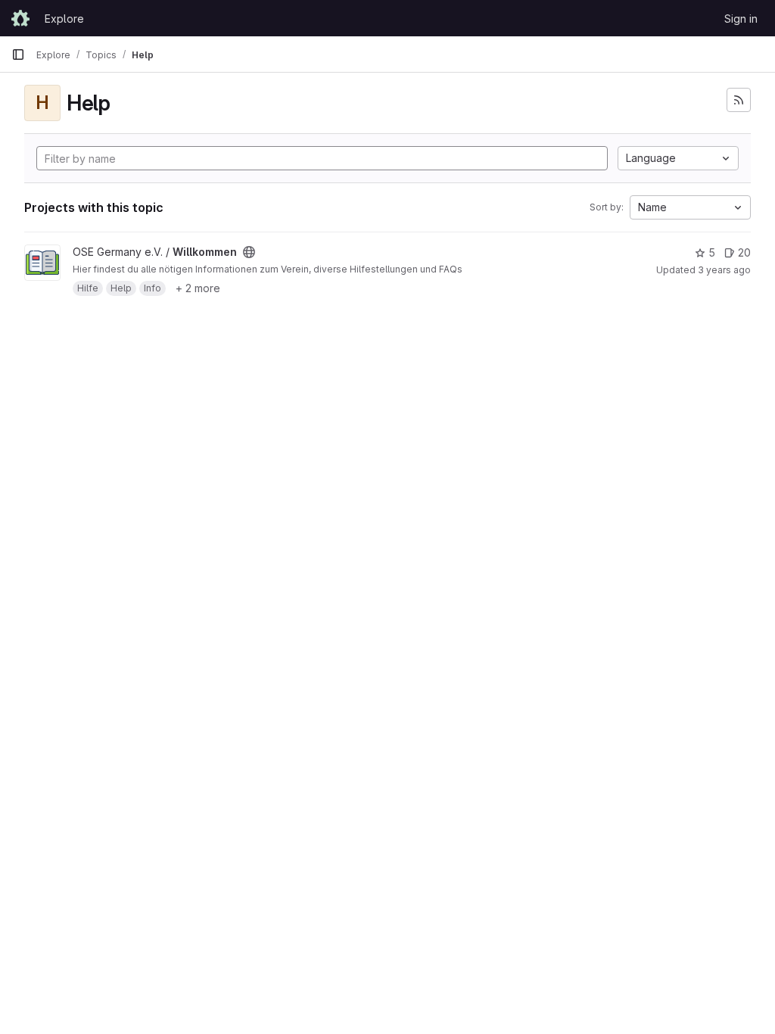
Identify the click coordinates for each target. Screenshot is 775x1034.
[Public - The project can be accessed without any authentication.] (249, 252)
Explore (64, 18)
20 (744, 252)
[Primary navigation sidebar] (18, 54)
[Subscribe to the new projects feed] (739, 100)
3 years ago (724, 270)
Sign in (741, 18)
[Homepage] (20, 18)
